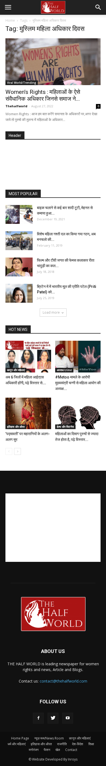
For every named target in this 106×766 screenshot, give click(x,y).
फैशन (47, 749)
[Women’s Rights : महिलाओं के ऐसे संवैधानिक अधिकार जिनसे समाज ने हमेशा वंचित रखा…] (53, 61)
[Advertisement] (55, 165)
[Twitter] (53, 718)
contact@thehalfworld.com (63, 681)
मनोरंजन (34, 749)
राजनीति (62, 744)
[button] (98, 7)
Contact (71, 749)
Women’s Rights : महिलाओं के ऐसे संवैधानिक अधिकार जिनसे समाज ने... (42, 95)
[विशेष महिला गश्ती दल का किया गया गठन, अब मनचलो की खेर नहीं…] (19, 240)
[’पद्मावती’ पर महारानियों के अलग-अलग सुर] (28, 413)
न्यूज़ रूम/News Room (49, 738)
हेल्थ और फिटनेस (65, 427)
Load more (51, 312)
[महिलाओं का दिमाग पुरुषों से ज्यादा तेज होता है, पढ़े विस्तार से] (78, 413)
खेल (57, 749)
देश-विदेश (77, 744)
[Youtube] (67, 718)
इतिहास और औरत (16, 427)
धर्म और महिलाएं (17, 744)
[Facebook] (38, 718)
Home (10, 20)
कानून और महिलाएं (16, 370)
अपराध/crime (64, 370)
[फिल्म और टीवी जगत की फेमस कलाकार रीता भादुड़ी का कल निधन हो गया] (19, 267)
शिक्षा (91, 744)
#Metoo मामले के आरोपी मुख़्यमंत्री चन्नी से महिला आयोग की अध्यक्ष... (78, 383)
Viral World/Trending (21, 83)
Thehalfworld (16, 106)
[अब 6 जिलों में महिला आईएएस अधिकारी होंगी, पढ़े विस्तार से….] (28, 356)
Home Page (20, 738)
